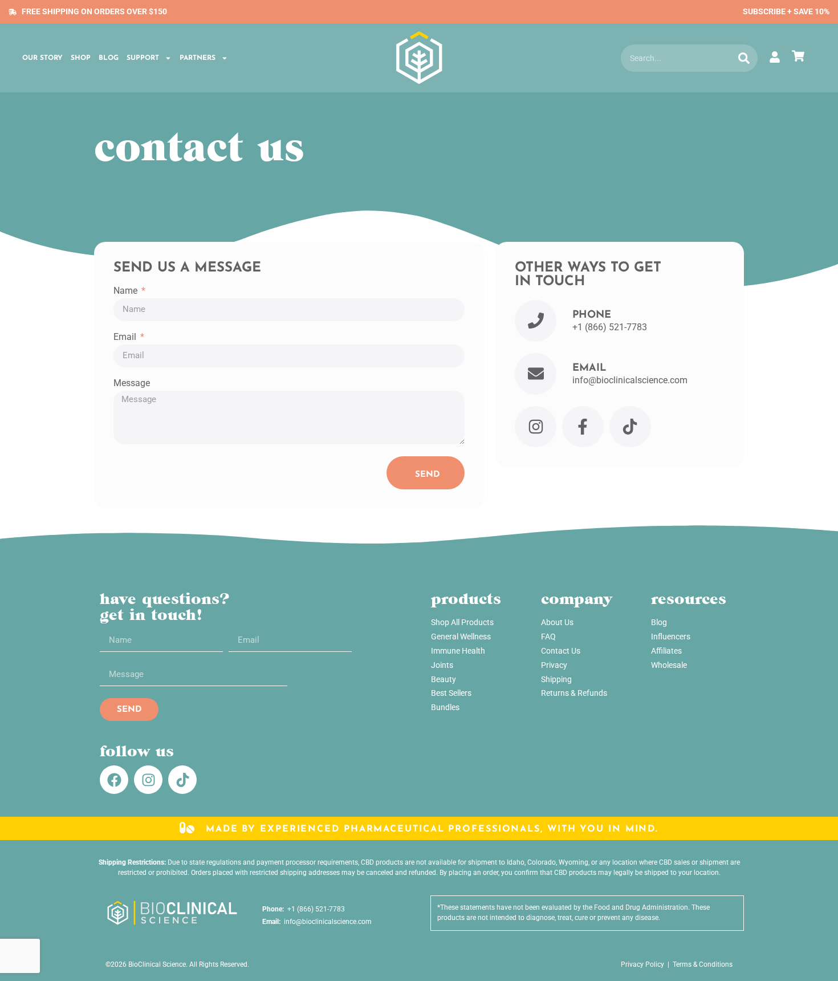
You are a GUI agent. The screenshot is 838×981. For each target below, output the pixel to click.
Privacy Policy (642, 964)
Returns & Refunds (574, 693)
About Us (557, 622)
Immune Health (458, 650)
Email (126, 337)
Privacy (554, 665)
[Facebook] (114, 779)
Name (126, 291)
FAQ (548, 636)
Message (131, 383)
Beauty (443, 679)
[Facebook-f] (583, 427)
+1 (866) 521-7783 (314, 909)
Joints (442, 665)
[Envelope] (535, 374)
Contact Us (560, 650)
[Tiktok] (630, 427)
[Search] (744, 58)
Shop (81, 58)
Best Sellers (451, 693)
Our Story (42, 58)
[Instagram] (535, 427)
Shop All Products (462, 622)
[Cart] (801, 56)
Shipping (556, 679)
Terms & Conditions (703, 964)
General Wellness (461, 636)
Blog (109, 58)
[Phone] (535, 321)
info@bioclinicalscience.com (326, 922)
